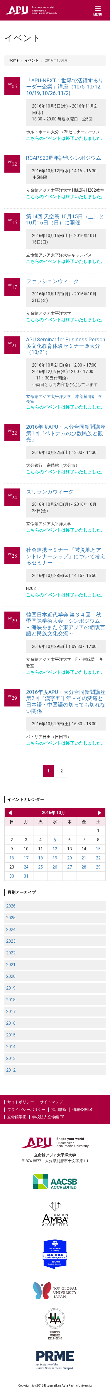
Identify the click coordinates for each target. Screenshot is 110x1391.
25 (40, 867)
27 (69, 867)
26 (55, 867)
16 (11, 858)
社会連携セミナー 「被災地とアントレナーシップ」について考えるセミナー (65, 556)
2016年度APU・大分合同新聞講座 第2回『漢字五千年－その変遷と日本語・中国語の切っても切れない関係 (66, 701)
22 (98, 858)
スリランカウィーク (50, 491)
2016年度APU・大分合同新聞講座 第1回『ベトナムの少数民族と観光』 (66, 433)
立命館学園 (16, 1117)
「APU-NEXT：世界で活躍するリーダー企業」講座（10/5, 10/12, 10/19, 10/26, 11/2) (65, 86)
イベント (32, 60)
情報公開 (80, 1109)
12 (55, 849)
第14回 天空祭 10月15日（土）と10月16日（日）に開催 (65, 219)
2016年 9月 (9, 812)
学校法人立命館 (46, 1117)
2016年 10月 (53, 812)
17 (26, 858)
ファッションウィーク (52, 281)
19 (55, 858)
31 (26, 876)
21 (84, 858)
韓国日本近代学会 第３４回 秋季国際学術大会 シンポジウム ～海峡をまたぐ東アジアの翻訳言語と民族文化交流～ (65, 624)
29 (98, 867)
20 (69, 858)
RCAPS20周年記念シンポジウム (63, 158)
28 (84, 867)
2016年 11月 (99, 812)
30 (11, 876)
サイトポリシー (20, 1102)
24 (26, 867)
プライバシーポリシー (26, 1109)
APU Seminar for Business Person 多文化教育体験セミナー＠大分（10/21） (65, 345)
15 (98, 849)
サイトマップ (51, 1102)
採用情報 (59, 1109)
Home (13, 60)
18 (40, 858)
